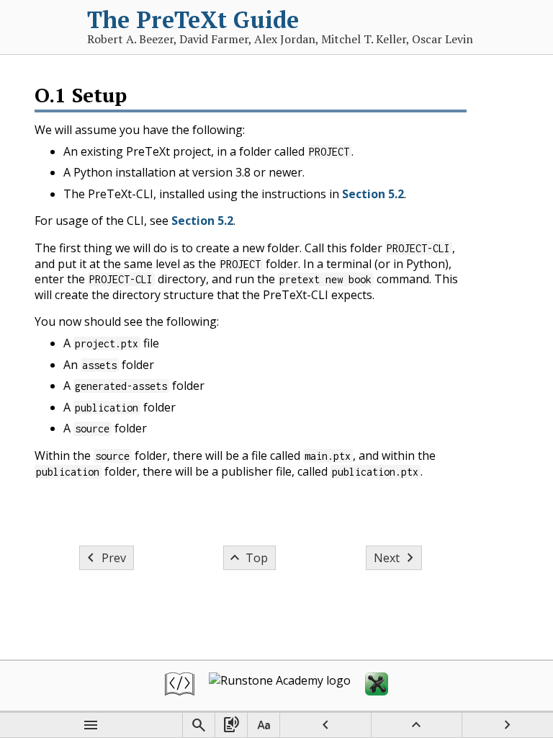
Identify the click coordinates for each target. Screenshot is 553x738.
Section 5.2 (373, 194)
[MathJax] (376, 685)
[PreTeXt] (179, 685)
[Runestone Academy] (280, 685)
